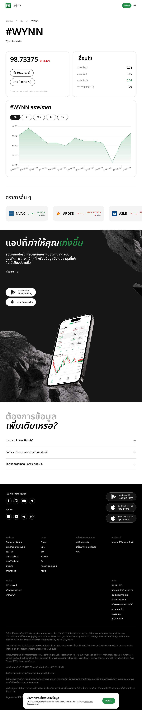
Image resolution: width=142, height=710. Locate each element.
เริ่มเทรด (10, 272)
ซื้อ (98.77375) (21, 73)
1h (15, 117)
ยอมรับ (108, 701)
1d (51, 117)
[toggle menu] (134, 5)
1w (62, 117)
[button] (71, 441)
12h (39, 117)
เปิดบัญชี (127, 5)
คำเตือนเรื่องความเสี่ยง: (15, 679)
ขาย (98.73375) (22, 82)
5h (27, 117)
